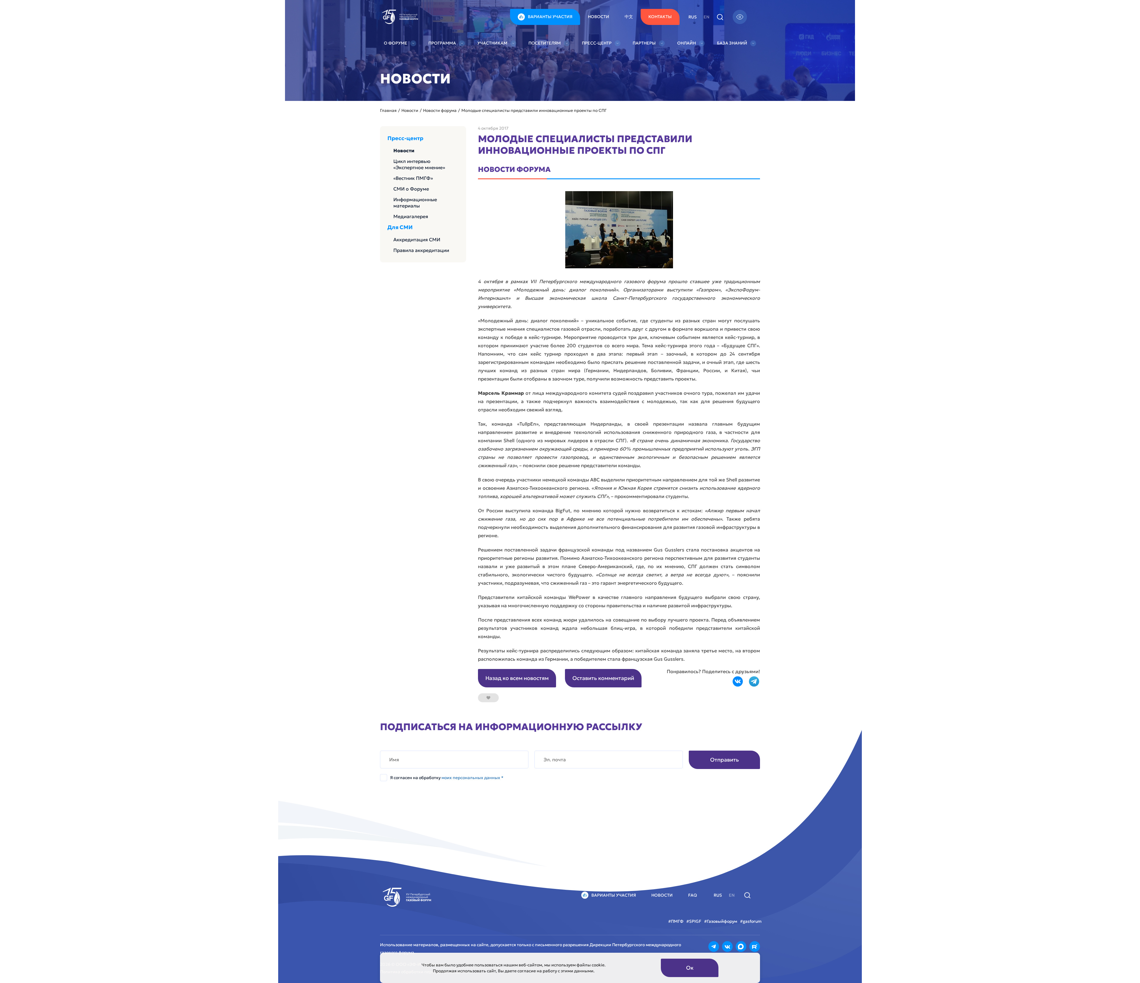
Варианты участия (550, 16)
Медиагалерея (410, 216)
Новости (598, 16)
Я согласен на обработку (447, 777)
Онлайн (686, 43)
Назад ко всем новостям (517, 678)
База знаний (732, 43)
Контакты (660, 16)
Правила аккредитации (421, 250)
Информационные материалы (415, 202)
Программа (442, 43)
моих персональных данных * (472, 777)
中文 (629, 16)
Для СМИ (400, 227)
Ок (690, 967)
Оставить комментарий (603, 678)
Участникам (492, 43)
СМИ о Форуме (411, 189)
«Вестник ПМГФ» (413, 178)
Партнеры (644, 43)
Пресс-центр (597, 43)
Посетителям (544, 43)
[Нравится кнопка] (488, 697)
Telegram (754, 681)
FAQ (692, 895)
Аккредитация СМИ (416, 239)
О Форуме (395, 43)
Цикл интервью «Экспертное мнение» (419, 164)
